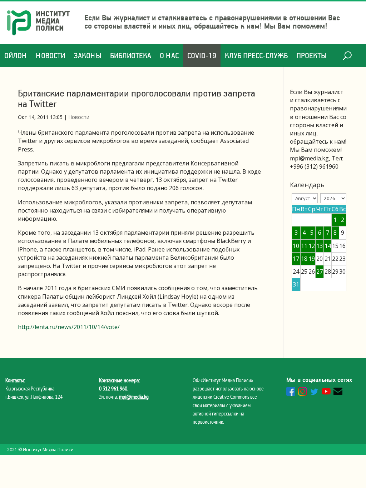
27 (319, 271)
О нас (169, 55)
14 (328, 246)
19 (311, 259)
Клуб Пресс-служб (256, 55)
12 (311, 246)
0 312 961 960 (113, 388)
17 (296, 259)
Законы (88, 55)
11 (304, 246)
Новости (50, 55)
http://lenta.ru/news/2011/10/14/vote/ (69, 327)
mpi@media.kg (134, 396)
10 (296, 246)
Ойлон (15, 55)
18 (304, 259)
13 (319, 246)
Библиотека (130, 55)
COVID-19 (201, 55)
